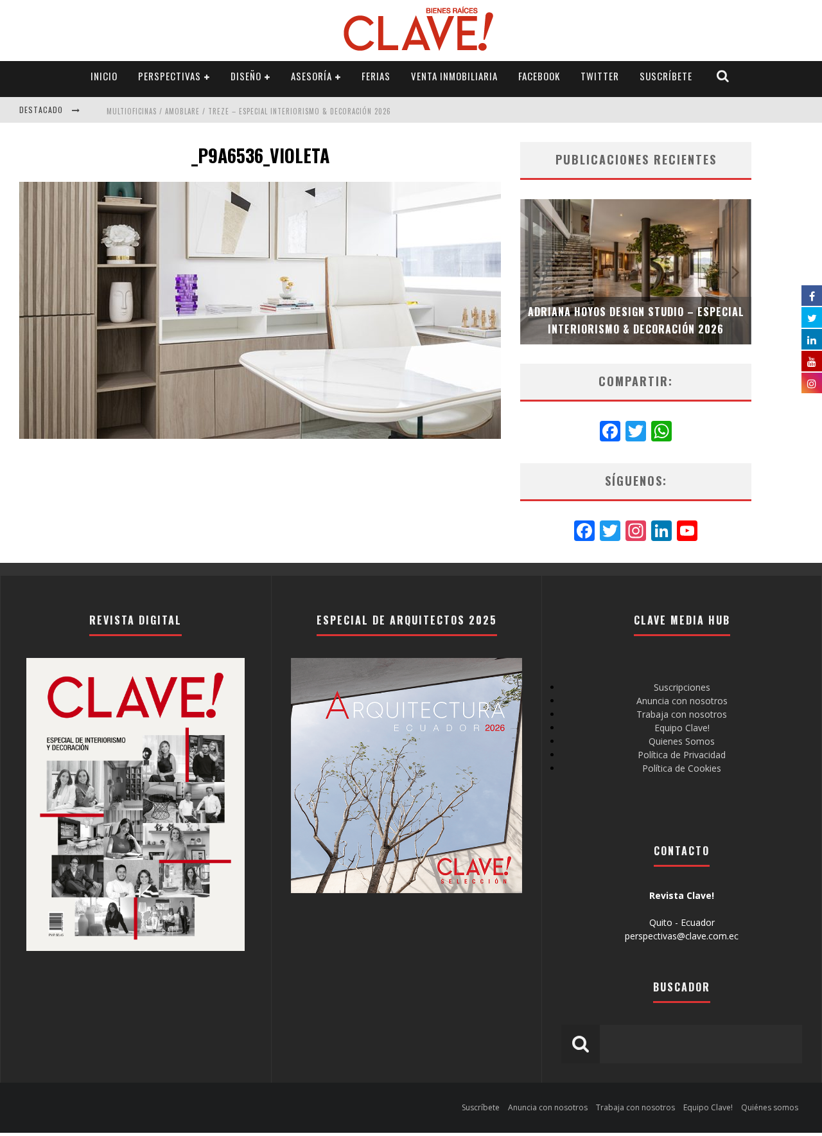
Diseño (246, 76)
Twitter (600, 76)
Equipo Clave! (682, 728)
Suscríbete (666, 76)
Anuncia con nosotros (682, 701)
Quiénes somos (769, 1107)
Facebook (539, 76)
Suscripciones (682, 687)
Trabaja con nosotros (681, 714)
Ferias (376, 76)
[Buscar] (723, 76)
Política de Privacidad (682, 755)
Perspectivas (169, 76)
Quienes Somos (682, 741)
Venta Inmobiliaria (454, 76)
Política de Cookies (681, 768)
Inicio (104, 76)
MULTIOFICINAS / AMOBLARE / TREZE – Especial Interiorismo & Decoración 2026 (249, 111)
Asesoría (311, 76)
